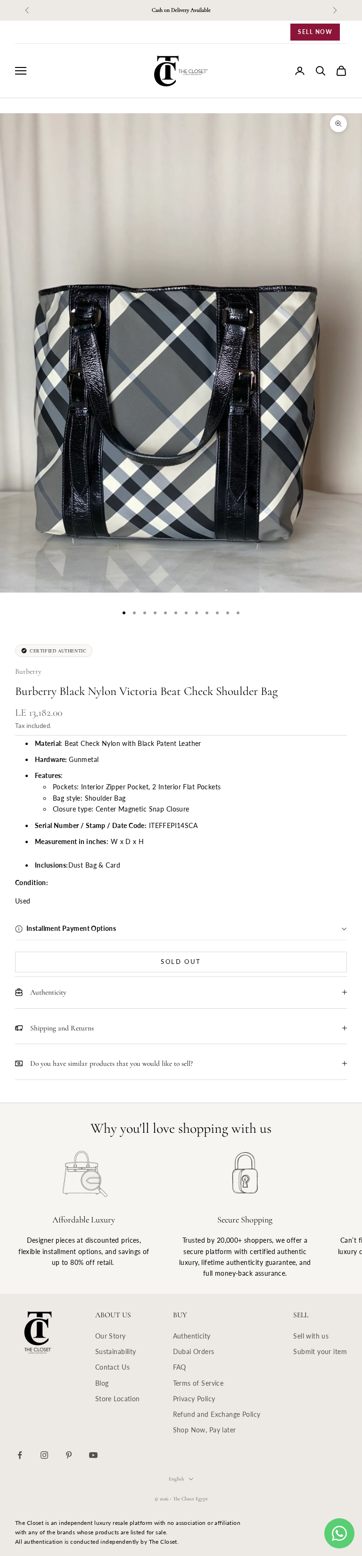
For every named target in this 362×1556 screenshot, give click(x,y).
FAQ (179, 1367)
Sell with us (311, 1336)
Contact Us (112, 1367)
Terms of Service (198, 1383)
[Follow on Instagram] (44, 1455)
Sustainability (115, 1351)
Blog (102, 1383)
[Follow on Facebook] (20, 1455)
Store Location (117, 1399)
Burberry (28, 671)
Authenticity (192, 1336)
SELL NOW (315, 31)
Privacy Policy (194, 1399)
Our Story (110, 1336)
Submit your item (320, 1351)
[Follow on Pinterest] (69, 1455)
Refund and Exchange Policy (217, 1414)
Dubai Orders (193, 1351)
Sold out (181, 961)
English (176, 1479)
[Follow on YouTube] (93, 1455)
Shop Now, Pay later (204, 1430)
